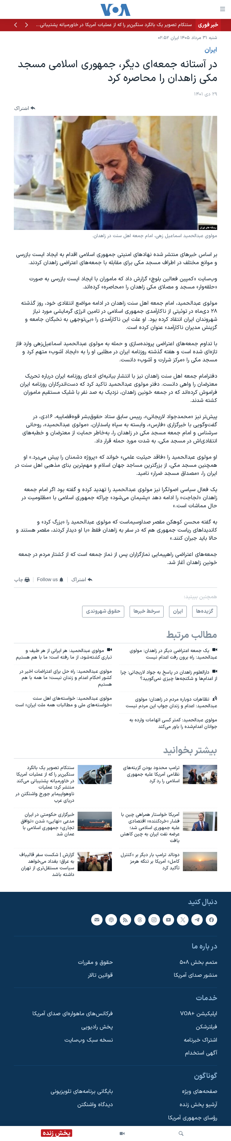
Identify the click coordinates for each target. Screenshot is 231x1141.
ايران (211, 50)
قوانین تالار (100, 976)
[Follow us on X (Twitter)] (182, 919)
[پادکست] (111, 919)
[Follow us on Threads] (140, 919)
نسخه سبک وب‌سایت (88, 1040)
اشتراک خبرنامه (200, 1040)
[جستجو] (181, 1133)
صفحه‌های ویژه (199, 1092)
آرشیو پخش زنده (198, 1105)
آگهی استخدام (201, 1053)
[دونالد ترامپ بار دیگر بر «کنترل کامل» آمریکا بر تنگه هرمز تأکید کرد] (200, 861)
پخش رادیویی (97, 1027)
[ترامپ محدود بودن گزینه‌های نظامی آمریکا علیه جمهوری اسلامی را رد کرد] (200, 774)
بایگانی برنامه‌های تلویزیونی (82, 1092)
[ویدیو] (122, 1133)
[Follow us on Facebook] (211, 919)
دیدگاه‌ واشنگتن (95, 1105)
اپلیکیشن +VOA (198, 1014)
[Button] (24, 108)
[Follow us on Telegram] (197, 919)
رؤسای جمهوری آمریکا (192, 1118)
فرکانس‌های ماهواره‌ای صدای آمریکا (72, 1014)
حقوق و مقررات (95, 962)
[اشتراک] (97, 919)
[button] (26, 25)
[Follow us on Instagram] (154, 919)
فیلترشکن (206, 1027)
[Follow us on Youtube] (168, 919)
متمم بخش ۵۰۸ (198, 962)
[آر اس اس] (125, 919)
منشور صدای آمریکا (195, 976)
